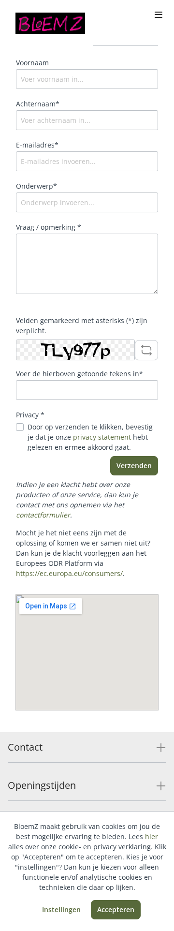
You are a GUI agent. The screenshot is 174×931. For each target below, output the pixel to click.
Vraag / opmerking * (48, 227)
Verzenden (134, 465)
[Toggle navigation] (158, 15)
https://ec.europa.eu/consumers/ (69, 573)
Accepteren (115, 909)
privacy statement (102, 437)
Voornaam (32, 62)
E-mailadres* (37, 144)
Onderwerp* (36, 186)
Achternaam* (37, 103)
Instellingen (61, 909)
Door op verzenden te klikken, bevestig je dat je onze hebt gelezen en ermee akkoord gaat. (90, 437)
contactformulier (43, 514)
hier (151, 836)
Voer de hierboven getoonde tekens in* (79, 373)
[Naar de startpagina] (50, 23)
